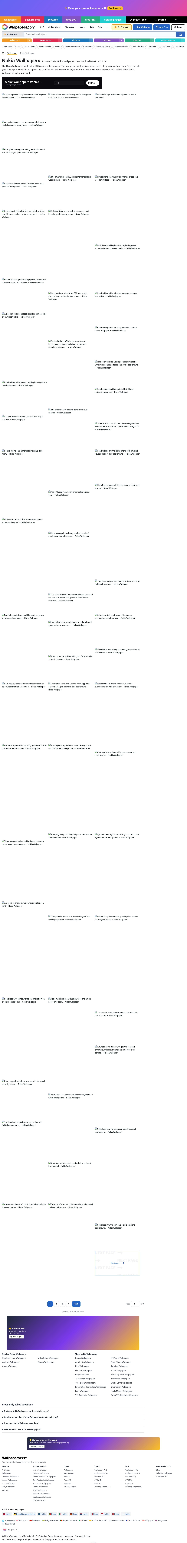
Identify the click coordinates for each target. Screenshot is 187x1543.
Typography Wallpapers (85, 1383)
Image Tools (139, 19)
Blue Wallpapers (82, 1366)
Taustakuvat (10, 1524)
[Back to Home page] (18, 27)
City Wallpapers (39, 1500)
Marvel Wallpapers (40, 1470)
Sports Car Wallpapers (42, 1483)
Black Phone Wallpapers (121, 1362)
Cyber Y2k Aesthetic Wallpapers (124, 1395)
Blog (158, 1470)
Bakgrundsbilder (51, 1520)
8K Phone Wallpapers (120, 1358)
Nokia (8, 1514)
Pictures (53, 19)
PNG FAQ (129, 1483)
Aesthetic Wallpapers (84, 1362)
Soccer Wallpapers (46, 1362)
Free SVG (71, 19)
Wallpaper (36, 1520)
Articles (5, 1490)
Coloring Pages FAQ (133, 1487)
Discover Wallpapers (10, 1477)
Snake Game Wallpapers (121, 1383)
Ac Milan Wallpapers (119, 1366)
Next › (76, 1304)
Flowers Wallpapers (41, 1473)
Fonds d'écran (134, 1520)
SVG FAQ (129, 1480)
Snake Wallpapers (83, 1358)
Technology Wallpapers (85, 1379)
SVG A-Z (97, 1480)
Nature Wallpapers (40, 1487)
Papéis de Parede (70, 1520)
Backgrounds (32, 19)
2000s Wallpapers (118, 1370)
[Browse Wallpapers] (29, 40)
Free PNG (90, 19)
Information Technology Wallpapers (90, 1387)
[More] (176, 19)
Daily (100, 27)
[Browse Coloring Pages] (183, 40)
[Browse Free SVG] (121, 40)
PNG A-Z (98, 1483)
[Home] (3, 53)
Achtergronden (118, 1520)
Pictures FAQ (130, 1477)
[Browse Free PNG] (152, 40)
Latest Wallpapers (9, 1480)
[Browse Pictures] (91, 40)
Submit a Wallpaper (164, 1473)
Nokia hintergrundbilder (25, 1514)
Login (179, 27)
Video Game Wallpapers (48, 1358)
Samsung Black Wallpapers (122, 1375)
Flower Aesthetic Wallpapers (44, 1477)
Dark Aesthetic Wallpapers (43, 1480)
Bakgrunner (162, 1520)
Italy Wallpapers (82, 1375)
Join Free (163, 27)
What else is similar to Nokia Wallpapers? (22, 1429)
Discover (69, 27)
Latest (82, 27)
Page (128, 1304)
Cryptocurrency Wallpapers (14, 1358)
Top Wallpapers (8, 1483)
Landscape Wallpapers (42, 1497)
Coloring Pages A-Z (102, 1487)
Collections (54, 27)
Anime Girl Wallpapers (41, 1494)
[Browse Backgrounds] (60, 40)
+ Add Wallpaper (142, 27)
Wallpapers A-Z (100, 1470)
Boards (162, 19)
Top (92, 27)
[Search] (180, 34)
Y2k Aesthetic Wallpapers (86, 1395)
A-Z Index (6, 1470)
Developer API (162, 1477)
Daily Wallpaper (8, 1487)
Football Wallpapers (83, 1370)
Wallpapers (10, 19)
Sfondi (84, 1520)
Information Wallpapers (121, 1387)
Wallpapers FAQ (131, 1470)
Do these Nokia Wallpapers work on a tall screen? (26, 1411)
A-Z (42, 27)
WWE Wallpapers (40, 1490)
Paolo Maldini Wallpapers (121, 1391)
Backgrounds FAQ (132, 1473)
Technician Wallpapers (120, 1379)
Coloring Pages (112, 19)
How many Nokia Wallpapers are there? (21, 1423)
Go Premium (123, 27)
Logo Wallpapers (82, 1391)
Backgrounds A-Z (101, 1473)
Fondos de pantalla (99, 1520)
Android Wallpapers (10, 1362)
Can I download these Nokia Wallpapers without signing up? (31, 1417)
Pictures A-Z (99, 1477)
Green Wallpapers (10, 1366)
